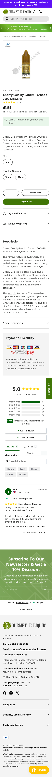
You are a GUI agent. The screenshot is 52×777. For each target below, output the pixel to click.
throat (22, 474)
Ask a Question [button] (27, 437)
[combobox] (26, 19)
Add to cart (35, 192)
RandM (10, 469)
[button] (40, 532)
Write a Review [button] (27, 430)
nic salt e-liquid (28, 271)
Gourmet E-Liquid (16, 745)
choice (34, 469)
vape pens (13, 302)
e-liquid (12, 293)
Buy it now (26, 202)
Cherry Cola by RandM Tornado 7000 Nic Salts (28, 36)
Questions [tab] (28, 446)
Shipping (19, 112)
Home (5, 36)
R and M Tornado (11, 90)
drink (22, 469)
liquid (10, 474)
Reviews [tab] (10, 446)
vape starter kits (28, 302)
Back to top (26, 609)
